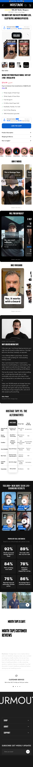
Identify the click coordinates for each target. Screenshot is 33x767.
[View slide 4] (20, 686)
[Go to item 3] (19, 65)
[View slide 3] (17, 686)
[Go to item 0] (5, 65)
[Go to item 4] (26, 65)
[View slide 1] (13, 686)
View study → (27, 26)
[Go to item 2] (12, 65)
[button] (27, 605)
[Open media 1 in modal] (28, 34)
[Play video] (16, 600)
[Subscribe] (28, 751)
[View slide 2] (15, 686)
